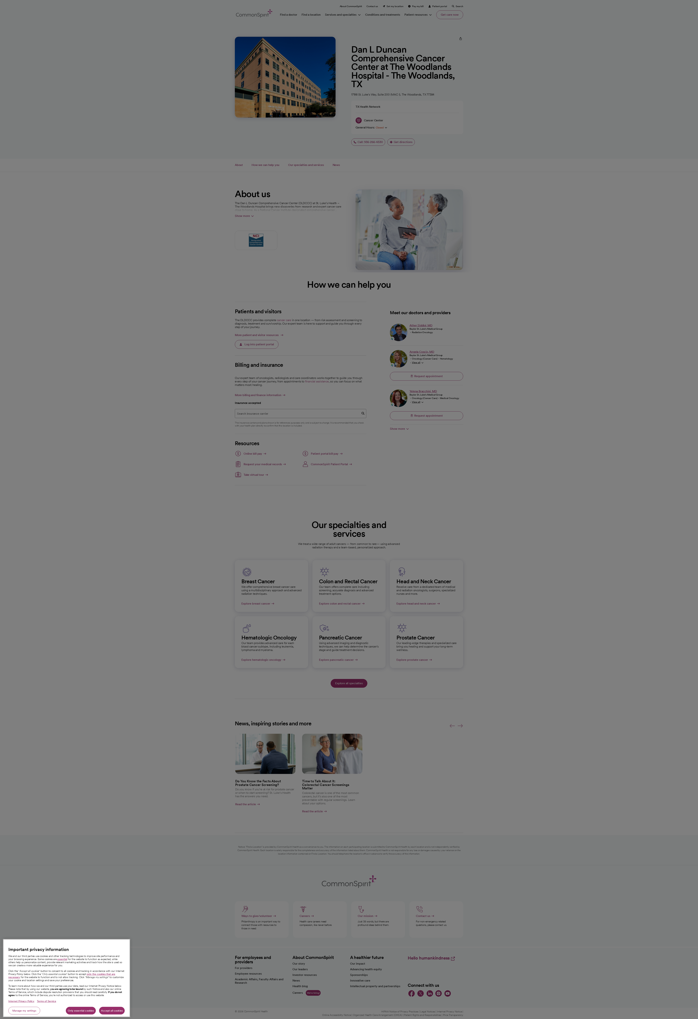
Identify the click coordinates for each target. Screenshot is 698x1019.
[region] (66, 978)
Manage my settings (24, 1010)
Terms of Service (46, 1001)
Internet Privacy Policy (21, 1001)
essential (62, 959)
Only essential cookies (81, 1010)
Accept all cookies (112, 1010)
